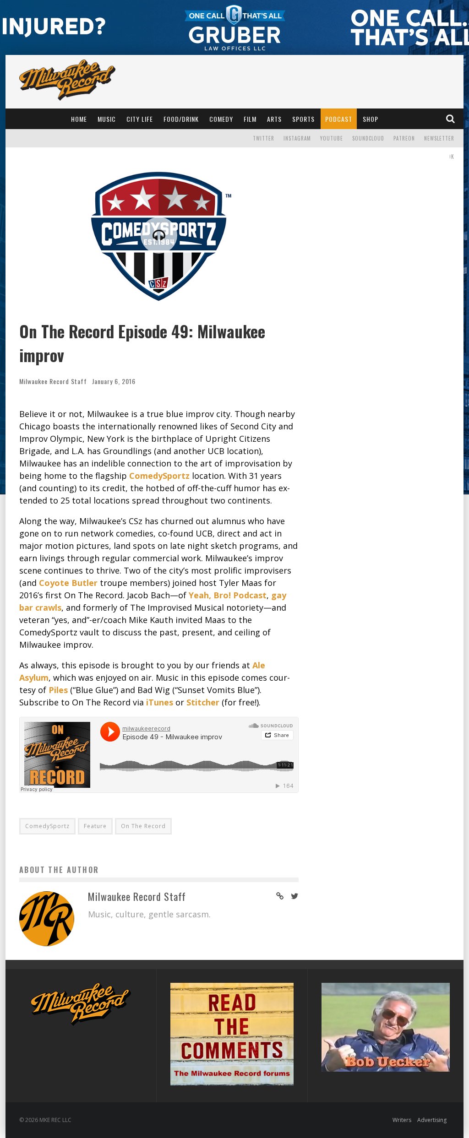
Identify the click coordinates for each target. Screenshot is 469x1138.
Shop (370, 119)
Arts (274, 119)
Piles (58, 689)
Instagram (297, 138)
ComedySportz (47, 826)
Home (79, 119)
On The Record (143, 826)
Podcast (338, 119)
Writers (402, 1120)
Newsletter (439, 138)
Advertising (432, 1120)
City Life (139, 119)
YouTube (331, 138)
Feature (95, 826)
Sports (303, 119)
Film (250, 119)
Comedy (221, 119)
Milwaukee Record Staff (53, 381)
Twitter (263, 138)
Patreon (404, 138)
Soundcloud (368, 138)
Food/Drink (181, 119)
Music (107, 119)
